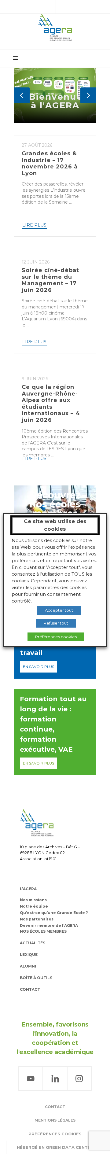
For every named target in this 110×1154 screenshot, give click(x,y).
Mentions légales (55, 1120)
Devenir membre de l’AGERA (49, 925)
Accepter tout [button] (59, 610)
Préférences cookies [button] (55, 1133)
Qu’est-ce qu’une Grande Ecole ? (54, 912)
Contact (30, 989)
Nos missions (33, 900)
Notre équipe (34, 906)
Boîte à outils (36, 977)
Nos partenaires (36, 919)
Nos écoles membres (43, 931)
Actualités (32, 943)
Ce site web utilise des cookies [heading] (55, 525)
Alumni (28, 966)
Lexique (29, 954)
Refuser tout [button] (56, 623)
